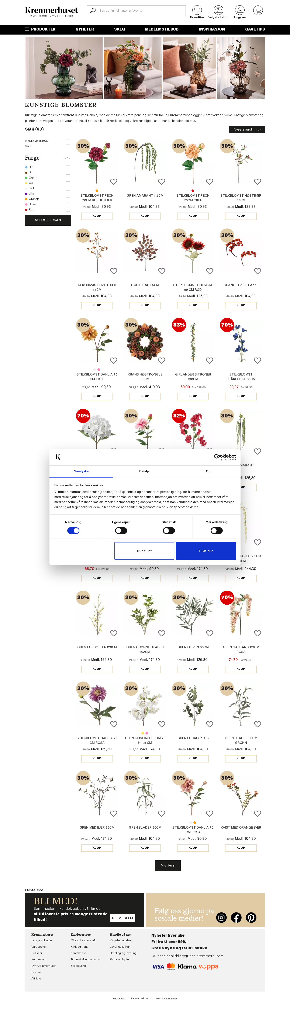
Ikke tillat (144, 551)
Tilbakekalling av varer (85, 959)
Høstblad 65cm (145, 285)
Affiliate (36, 978)
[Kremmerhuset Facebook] (236, 917)
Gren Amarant (241, 465)
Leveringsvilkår (120, 947)
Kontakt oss (78, 953)
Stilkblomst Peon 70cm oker (97, 190)
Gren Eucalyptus (193, 738)
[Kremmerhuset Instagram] (221, 917)
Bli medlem (122, 918)
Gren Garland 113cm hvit (240, 642)
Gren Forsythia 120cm (97, 647)
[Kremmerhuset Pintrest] (251, 917)
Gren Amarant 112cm (145, 196)
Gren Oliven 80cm (193, 647)
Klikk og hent (79, 947)
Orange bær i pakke (241, 285)
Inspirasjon (212, 30)
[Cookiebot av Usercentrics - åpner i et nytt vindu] (217, 457)
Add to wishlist (113, 181)
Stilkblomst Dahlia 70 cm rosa (98, 369)
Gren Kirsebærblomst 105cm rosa (146, 733)
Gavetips (255, 30)
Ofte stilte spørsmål (83, 940)
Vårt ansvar (39, 947)
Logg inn (240, 17)
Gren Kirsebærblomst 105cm (142, 733)
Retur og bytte (119, 959)
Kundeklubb (39, 959)
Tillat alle (205, 551)
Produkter (42, 30)
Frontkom (171, 998)
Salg (119, 30)
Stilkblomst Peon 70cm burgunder (192, 190)
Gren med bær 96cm (97, 827)
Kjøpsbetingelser (121, 940)
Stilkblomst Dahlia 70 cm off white (94, 369)
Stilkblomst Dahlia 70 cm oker (194, 822)
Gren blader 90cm (145, 827)
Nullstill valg (48, 220)
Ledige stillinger (41, 940)
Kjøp (97, 216)
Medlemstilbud (162, 30)
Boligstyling (78, 966)
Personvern (119, 998)
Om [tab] (208, 471)
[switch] (121, 530)
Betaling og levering (123, 953)
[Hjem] (51, 12)
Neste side (34, 890)
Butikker (36, 953)
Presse (36, 972)
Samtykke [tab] (81, 471)
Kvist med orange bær (241, 827)
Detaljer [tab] (145, 471)
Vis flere (168, 865)
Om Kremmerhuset (43, 966)
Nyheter (85, 30)
